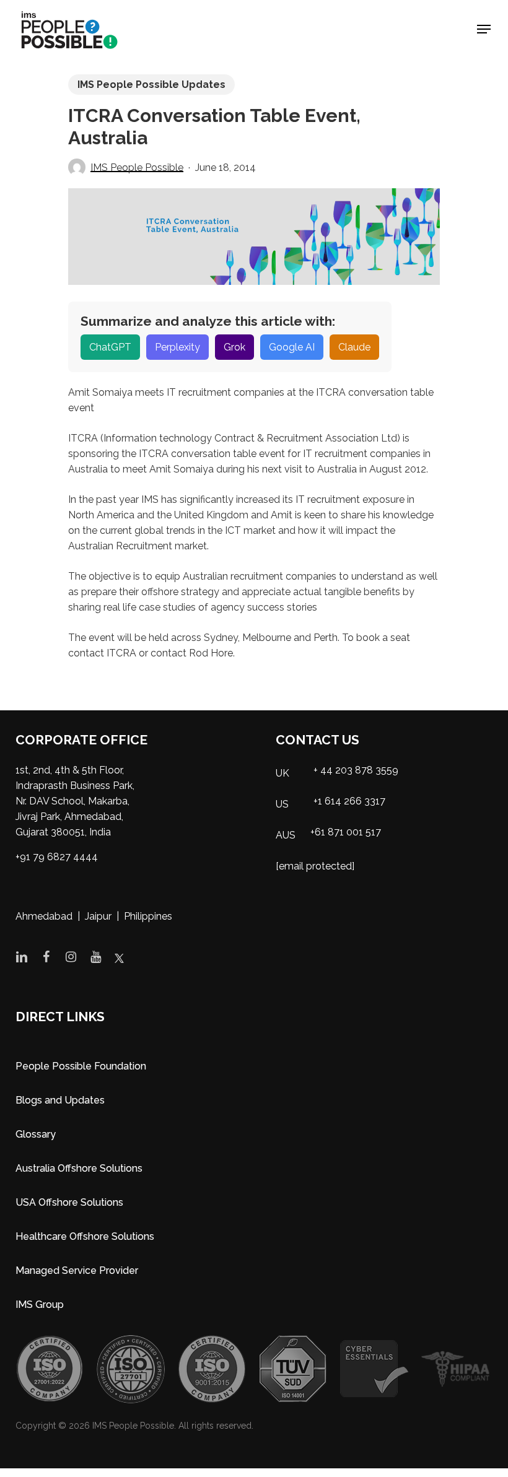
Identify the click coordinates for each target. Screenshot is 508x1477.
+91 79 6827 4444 (56, 857)
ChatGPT (110, 347)
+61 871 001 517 (345, 832)
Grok (234, 347)
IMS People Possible (136, 167)
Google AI (292, 347)
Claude (354, 347)
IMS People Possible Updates (151, 84)
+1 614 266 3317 (349, 801)
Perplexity (177, 347)
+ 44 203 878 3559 (355, 770)
